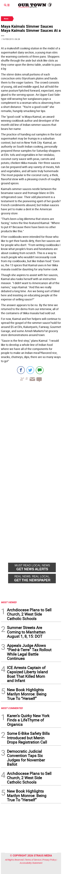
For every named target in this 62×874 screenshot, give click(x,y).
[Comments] (40, 370)
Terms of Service (33, 859)
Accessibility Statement (31, 862)
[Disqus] (31, 427)
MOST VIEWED (9, 602)
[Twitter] (30, 370)
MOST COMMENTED (12, 708)
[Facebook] (21, 370)
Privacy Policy (49, 859)
